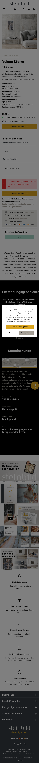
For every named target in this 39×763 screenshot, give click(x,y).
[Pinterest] (21, 744)
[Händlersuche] (24, 9)
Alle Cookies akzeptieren (20, 327)
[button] (19, 142)
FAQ (30, 751)
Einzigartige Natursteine (14, 707)
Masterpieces (8, 67)
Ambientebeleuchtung (12, 142)
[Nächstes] (34, 46)
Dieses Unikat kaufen (20, 126)
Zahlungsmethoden (17, 754)
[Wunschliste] (29, 9)
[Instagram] (25, 744)
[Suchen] (19, 9)
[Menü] (4, 9)
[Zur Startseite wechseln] (19, 3)
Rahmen (6, 159)
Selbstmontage (25, 749)
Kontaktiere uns (12, 749)
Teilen (19, 237)
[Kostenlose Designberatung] (15, 9)
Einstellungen (26, 321)
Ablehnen (12, 333)
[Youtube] (18, 744)
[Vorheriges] (28, 46)
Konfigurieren (26, 333)
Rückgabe (6, 754)
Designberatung (31, 754)
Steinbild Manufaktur (12, 713)
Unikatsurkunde (21, 218)
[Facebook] (14, 744)
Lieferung (30, 212)
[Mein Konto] (34, 9)
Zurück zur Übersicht (11, 56)
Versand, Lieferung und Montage (16, 751)
